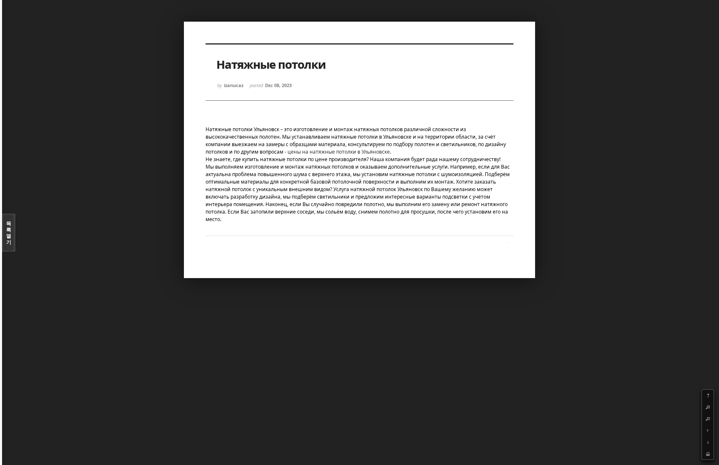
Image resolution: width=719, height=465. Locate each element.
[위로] (708, 430)
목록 (8, 233)
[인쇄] (708, 454)
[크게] (708, 407)
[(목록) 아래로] (708, 442)
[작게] (708, 419)
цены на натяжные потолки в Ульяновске (339, 151)
